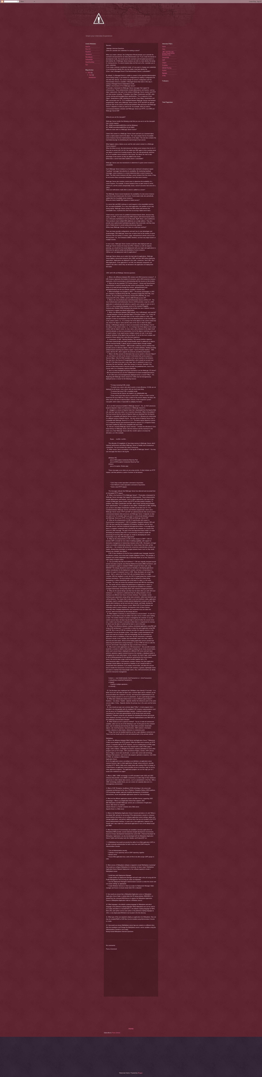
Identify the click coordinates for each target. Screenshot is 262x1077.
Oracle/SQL (165, 57)
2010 (89, 72)
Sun (86, 65)
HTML (164, 75)
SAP (163, 60)
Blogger (140, 1073)
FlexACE (88, 52)
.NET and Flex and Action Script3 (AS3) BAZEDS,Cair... (168, 53)
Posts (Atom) (116, 1032)
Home (131, 1029)
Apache (87, 46)
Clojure (164, 62)
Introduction (92, 77)
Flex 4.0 (87, 49)
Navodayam (89, 57)
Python (164, 70)
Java (163, 49)
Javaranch (88, 54)
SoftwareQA (89, 59)
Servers (164, 73)
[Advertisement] (131, 1012)
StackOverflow (89, 62)
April (90, 75)
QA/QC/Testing (166, 68)
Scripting (164, 65)
